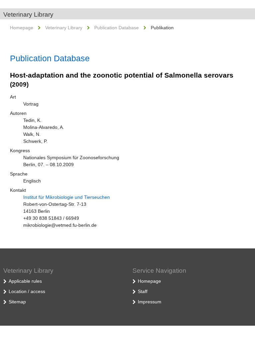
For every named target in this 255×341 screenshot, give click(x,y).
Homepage (21, 27)
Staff (142, 291)
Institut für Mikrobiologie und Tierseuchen (66, 197)
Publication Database (116, 27)
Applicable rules (25, 281)
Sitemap (17, 301)
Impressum (149, 301)
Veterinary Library (28, 14)
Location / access (27, 291)
